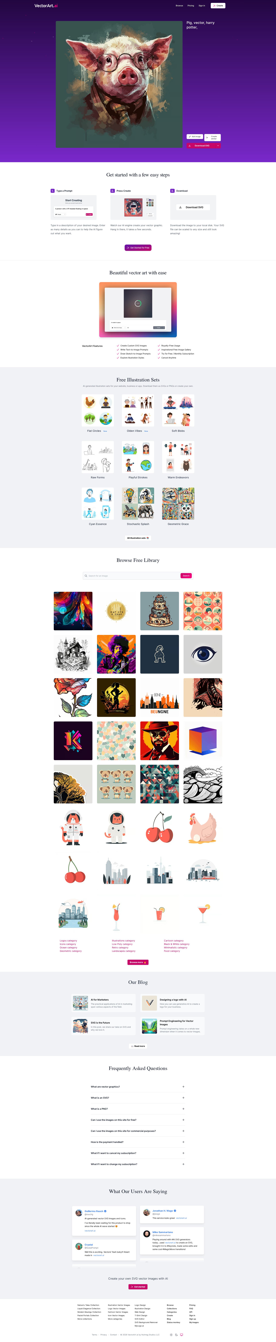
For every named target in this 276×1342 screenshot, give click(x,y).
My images (194, 1322)
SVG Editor (139, 1319)
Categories (172, 1312)
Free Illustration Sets (138, 379)
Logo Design (140, 1305)
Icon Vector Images (116, 1315)
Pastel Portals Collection (88, 1315)
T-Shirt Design (141, 1315)
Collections (172, 1308)
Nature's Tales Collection (88, 1305)
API (190, 1312)
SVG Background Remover (146, 1322)
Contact (113, 1335)
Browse (179, 5)
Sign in (202, 5)
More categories (115, 1319)
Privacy (103, 1335)
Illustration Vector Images (119, 1305)
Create (170, 1315)
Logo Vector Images (116, 1308)
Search (186, 575)
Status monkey (173, 1322)
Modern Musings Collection (89, 1312)
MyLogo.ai (139, 1326)
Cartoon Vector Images (118, 1312)
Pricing (191, 5)
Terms (94, 1335)
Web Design (140, 1312)
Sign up (192, 1319)
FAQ (191, 1308)
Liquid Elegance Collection (88, 1308)
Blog (169, 1319)
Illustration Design (142, 1308)
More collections (84, 1319)
